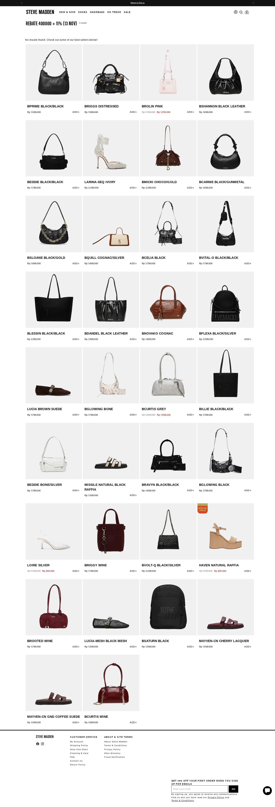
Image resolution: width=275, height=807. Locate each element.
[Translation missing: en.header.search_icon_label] (241, 12)
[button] (66, 12)
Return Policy (78, 764)
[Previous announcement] (21, 3)
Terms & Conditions (115, 745)
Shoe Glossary (112, 753)
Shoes (82, 12)
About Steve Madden (116, 741)
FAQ (72, 756)
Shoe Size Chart (79, 749)
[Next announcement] (253, 3)
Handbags (97, 12)
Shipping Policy (79, 745)
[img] (241, 12)
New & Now (67, 12)
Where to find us (137, 3)
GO (233, 789)
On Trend (114, 12)
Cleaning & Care (79, 753)
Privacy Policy (112, 749)
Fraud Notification (114, 756)
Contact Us (76, 760)
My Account (76, 741)
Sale (127, 12)
